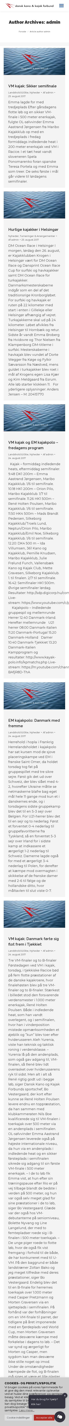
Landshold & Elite (18, 92)
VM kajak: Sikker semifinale (32, 86)
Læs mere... (26, 1410)
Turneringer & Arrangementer (37, 236)
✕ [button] (65, 1395)
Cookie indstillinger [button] (18, 1417)
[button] (59, 1416)
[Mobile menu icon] (61, 5)
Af (48, 92)
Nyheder (35, 92)
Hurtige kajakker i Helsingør (33, 229)
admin (53, 22)
